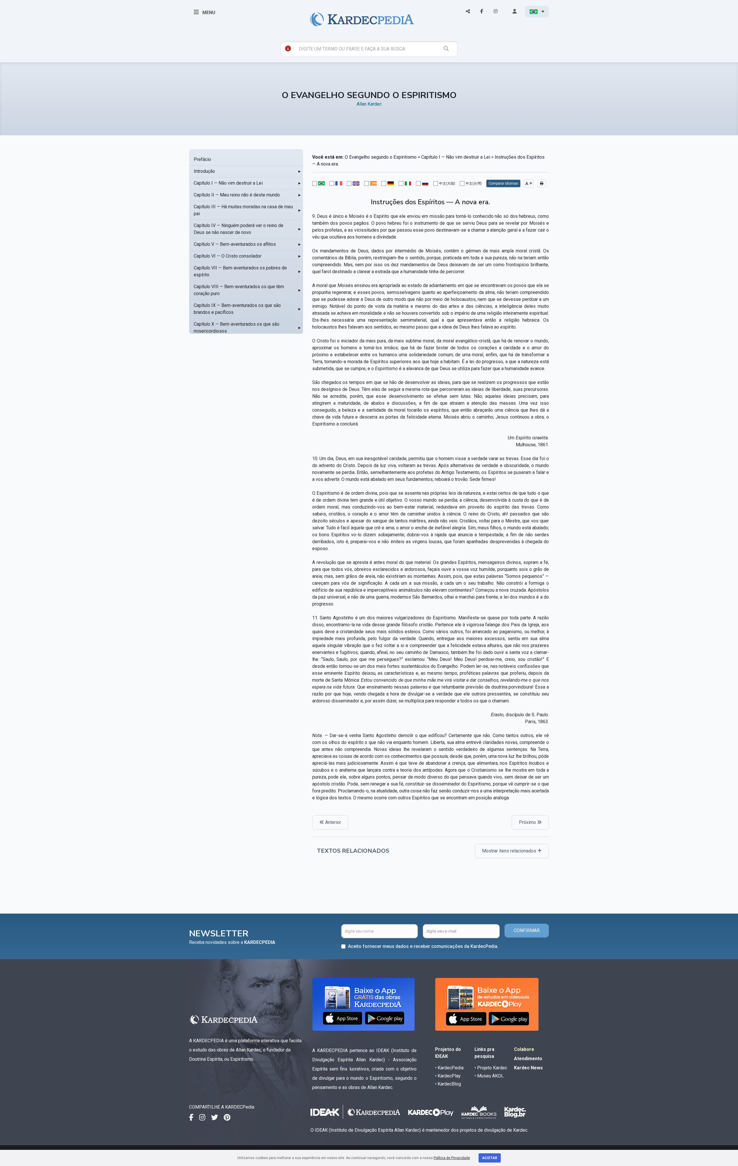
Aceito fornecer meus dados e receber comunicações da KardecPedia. (423, 946)
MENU (208, 12)
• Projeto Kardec (491, 1068)
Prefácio (202, 159)
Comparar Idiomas (503, 183)
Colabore (524, 1049)
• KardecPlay (448, 1076)
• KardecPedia (449, 1068)
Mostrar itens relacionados (509, 851)
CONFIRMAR (527, 930)
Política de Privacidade (452, 1158)
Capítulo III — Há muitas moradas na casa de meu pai (243, 210)
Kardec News (528, 1068)
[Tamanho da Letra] (529, 183)
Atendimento (528, 1058)
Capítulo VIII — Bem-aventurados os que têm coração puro (239, 290)
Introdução (204, 171)
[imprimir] (541, 183)
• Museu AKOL (489, 1076)
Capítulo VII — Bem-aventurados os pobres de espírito (240, 271)
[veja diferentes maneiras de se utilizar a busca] (288, 48)
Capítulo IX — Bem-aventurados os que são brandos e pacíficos (237, 309)
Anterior (332, 822)
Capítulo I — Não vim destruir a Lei (228, 183)
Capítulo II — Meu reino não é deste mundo (237, 195)
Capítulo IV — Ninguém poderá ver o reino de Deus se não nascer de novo (238, 229)
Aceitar (489, 1158)
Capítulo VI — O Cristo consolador (227, 256)
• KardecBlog (448, 1084)
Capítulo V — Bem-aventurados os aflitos (235, 244)
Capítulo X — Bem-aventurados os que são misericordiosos (236, 327)
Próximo (528, 822)
